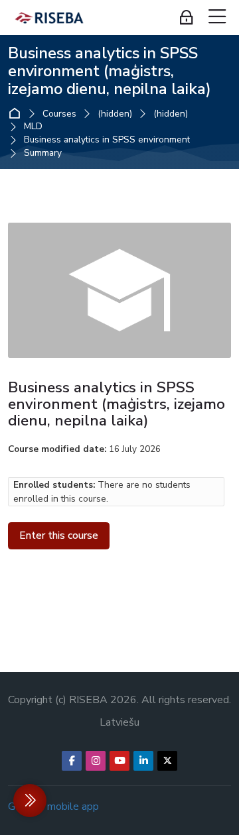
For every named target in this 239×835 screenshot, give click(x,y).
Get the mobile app (53, 806)
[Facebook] (72, 761)
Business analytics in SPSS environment (107, 139)
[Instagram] (96, 761)
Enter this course (58, 535)
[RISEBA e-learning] (49, 17)
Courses (59, 114)
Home (17, 113)
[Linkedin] (143, 761)
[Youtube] (119, 761)
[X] (167, 761)
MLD (33, 126)
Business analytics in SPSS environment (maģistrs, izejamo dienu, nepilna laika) (109, 70)
